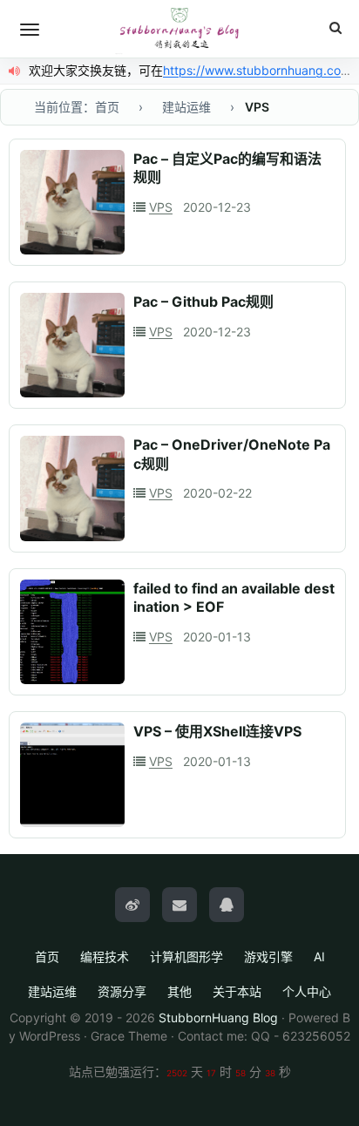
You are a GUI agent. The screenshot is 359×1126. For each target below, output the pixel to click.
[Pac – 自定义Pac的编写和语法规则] (72, 202)
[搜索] (335, 28)
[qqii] (226, 904)
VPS (161, 207)
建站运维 (52, 991)
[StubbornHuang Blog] (179, 29)
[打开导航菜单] (30, 29)
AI (319, 956)
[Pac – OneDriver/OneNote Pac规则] (72, 488)
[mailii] (179, 904)
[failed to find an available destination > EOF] (72, 632)
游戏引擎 (268, 956)
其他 (179, 991)
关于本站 (237, 991)
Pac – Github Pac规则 (203, 301)
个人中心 (306, 991)
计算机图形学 (186, 956)
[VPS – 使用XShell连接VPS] (72, 774)
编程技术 (104, 956)
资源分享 (122, 991)
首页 (47, 956)
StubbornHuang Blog (218, 1017)
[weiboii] (132, 904)
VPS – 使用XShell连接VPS (217, 731)
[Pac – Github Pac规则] (72, 345)
